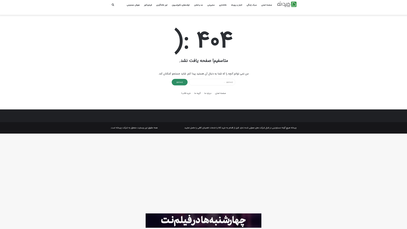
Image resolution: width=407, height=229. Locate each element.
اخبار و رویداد (236, 5)
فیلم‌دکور (148, 5)
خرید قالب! (186, 93)
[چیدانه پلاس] (287, 4)
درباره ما (207, 93)
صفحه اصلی (266, 5)
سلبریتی (211, 5)
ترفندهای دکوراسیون (181, 5)
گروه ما (197, 93)
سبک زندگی (252, 5)
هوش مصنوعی (133, 5)
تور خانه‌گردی (161, 5)
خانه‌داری (223, 5)
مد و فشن (198, 5)
